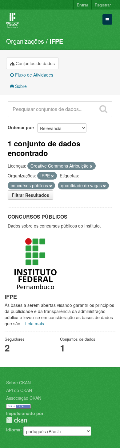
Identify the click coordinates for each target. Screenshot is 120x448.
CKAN (16, 420)
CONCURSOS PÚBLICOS (37, 216)
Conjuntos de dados (34, 63)
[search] (103, 109)
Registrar (103, 5)
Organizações (25, 41)
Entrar (82, 5)
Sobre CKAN (18, 382)
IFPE (56, 41)
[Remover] (91, 166)
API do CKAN (19, 390)
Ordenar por (20, 127)
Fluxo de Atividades (33, 75)
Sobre (20, 86)
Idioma (13, 429)
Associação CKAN (23, 398)
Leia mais (34, 323)
